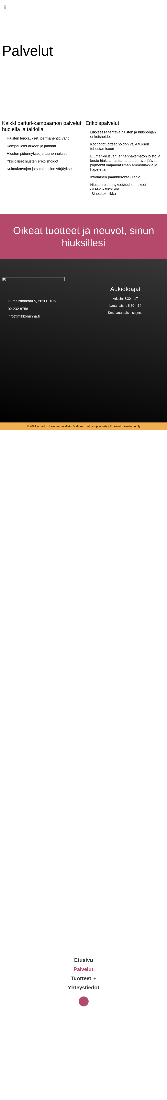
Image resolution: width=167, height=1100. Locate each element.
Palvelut (83, 969)
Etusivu (83, 960)
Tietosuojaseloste (96, 426)
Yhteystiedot (83, 987)
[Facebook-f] (84, 1001)
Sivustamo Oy (131, 426)
